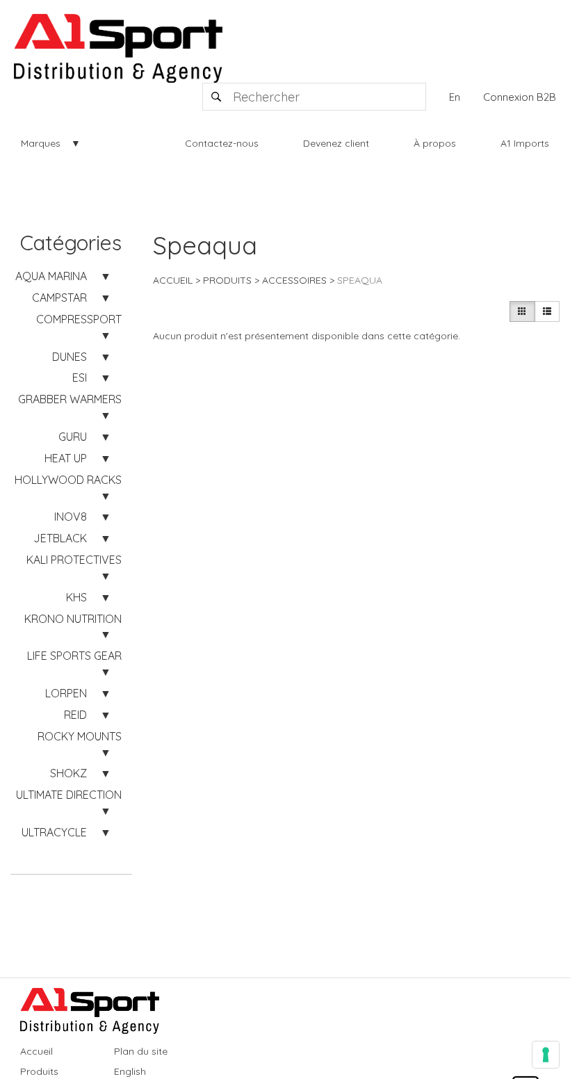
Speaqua (359, 280)
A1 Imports (524, 143)
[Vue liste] (547, 311)
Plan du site (141, 1051)
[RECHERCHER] (216, 96)
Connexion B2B (519, 97)
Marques (40, 143)
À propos (435, 143)
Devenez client (336, 143)
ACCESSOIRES (294, 280)
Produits (227, 280)
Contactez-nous (222, 143)
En (454, 97)
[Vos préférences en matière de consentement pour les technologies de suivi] (545, 1054)
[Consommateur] (522, 311)
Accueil (173, 280)
